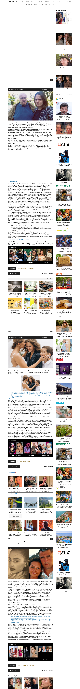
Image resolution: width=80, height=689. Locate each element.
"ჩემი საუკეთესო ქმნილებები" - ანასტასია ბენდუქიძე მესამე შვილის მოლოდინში (15, 262)
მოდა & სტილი (25, 1)
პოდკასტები (59, 1)
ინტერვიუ (58, 52)
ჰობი (53, 1)
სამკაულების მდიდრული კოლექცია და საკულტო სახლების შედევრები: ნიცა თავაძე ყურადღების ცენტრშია (64, 27)
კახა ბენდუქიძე (30, 268)
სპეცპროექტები (29, 4)
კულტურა (40, 1)
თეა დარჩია (19, 461)
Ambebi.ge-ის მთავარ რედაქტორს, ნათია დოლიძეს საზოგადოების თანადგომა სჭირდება (64, 69)
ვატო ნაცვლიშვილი (21, 665)
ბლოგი (53, 4)
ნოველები (41, 4)
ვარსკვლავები (59, 31)
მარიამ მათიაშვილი (27, 461)
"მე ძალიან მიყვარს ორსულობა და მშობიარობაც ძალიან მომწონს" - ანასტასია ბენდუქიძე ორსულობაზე (45, 262)
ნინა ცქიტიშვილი (30, 665)
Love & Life (47, 1)
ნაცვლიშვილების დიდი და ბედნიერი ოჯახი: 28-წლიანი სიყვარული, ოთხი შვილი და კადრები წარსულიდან (45, 658)
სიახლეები (58, 73)
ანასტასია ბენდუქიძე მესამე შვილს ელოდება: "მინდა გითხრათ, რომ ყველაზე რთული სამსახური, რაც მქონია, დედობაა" (30, 262)
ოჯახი (9, 331)
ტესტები (35, 4)
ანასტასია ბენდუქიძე (21, 268)
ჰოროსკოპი (47, 4)
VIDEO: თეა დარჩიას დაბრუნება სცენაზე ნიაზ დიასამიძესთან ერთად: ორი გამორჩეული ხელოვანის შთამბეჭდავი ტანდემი (31, 455)
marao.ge (14, 89)
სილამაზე (33, 1)
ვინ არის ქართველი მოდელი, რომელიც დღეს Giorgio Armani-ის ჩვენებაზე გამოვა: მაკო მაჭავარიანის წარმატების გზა (31, 658)
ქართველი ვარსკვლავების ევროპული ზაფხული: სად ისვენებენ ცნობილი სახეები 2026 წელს (16, 658)
